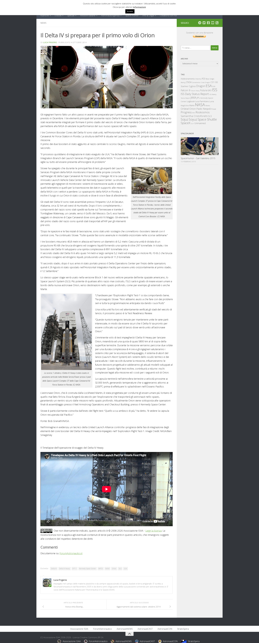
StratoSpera (183, 628)
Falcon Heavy (195, 91)
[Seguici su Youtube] (212, 22)
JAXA (193, 97)
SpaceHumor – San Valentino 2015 (198, 158)
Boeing (183, 82)
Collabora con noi (168, 15)
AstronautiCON (165, 628)
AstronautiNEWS (125, 628)
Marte (192, 105)
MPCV (100, 568)
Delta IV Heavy (64, 568)
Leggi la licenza (153, 530)
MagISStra (185, 105)
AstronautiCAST (145, 628)
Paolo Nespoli (203, 108)
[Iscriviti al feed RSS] (217, 22)
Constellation (196, 82)
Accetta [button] (130, 11)
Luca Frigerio (50, 42)
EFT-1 (74, 568)
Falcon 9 (185, 90)
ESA (209, 85)
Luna (211, 101)
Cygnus (192, 86)
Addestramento (188, 78)
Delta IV (54, 568)
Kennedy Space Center (87, 568)
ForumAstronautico (102, 628)
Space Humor (132, 15)
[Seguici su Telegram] (199, 22)
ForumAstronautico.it (70, 553)
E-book (58, 15)
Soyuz (193, 119)
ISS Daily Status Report (195, 94)
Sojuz (184, 119)
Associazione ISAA (79, 628)
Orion (114, 568)
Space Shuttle (207, 119)
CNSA (189, 82)
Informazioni (139, 7)
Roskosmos (203, 112)
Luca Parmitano (202, 101)
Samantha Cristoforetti (194, 116)
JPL (198, 97)
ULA (125, 568)
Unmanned (200, 123)
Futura (203, 90)
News (43, 22)
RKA (193, 113)
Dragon (200, 86)
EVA (213, 86)
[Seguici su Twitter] (204, 22)
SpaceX (185, 123)
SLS (120, 568)
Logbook (191, 101)
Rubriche (44, 15)
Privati (213, 109)
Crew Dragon (205, 82)
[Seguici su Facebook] (208, 22)
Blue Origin (210, 79)
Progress (186, 112)
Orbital (185, 108)
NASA (107, 568)
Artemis (198, 79)
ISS (214, 89)
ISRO (209, 90)
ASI (203, 78)
